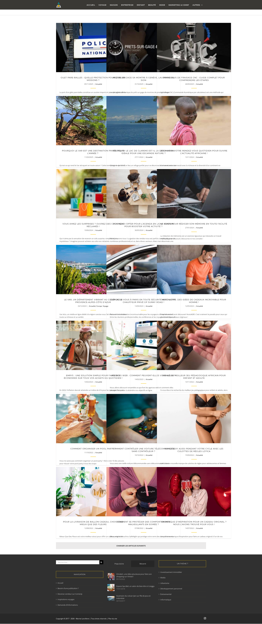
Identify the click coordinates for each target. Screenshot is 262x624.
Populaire (119, 564)
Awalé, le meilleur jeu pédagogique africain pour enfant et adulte (194, 345)
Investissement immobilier (171, 572)
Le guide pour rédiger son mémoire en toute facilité (194, 194)
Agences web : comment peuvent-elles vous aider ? (143, 345)
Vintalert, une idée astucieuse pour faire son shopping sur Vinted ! (134, 575)
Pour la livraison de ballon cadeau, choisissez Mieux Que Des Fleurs (93, 492)
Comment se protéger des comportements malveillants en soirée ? (143, 492)
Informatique (165, 599)
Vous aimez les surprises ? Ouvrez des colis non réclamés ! (93, 194)
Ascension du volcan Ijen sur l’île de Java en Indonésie (133, 597)
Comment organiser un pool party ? (93, 418)
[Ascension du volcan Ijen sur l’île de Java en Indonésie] (110, 598)
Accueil (60, 583)
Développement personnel (171, 588)
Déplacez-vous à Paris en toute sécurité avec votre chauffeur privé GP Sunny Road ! (143, 269)
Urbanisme (164, 583)
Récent (142, 564)
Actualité (98, 84)
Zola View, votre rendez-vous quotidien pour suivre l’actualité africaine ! (194, 120)
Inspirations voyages (66, 599)
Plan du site (112, 618)
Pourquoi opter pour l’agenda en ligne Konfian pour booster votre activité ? (143, 194)
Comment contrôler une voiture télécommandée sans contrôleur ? (143, 418)
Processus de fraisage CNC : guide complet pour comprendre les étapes (194, 47)
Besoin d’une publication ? (68, 588)
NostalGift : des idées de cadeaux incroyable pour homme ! (194, 269)
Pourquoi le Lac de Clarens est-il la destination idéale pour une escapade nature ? (143, 120)
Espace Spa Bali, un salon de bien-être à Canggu (135, 586)
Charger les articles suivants (131, 546)
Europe (99, 306)
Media (162, 577)
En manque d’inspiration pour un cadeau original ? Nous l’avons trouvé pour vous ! (194, 492)
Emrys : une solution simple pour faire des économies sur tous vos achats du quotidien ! (93, 345)
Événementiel (165, 594)
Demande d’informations (68, 605)
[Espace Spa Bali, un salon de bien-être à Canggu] (110, 587)
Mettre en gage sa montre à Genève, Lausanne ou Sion (143, 47)
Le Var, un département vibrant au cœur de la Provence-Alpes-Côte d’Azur (93, 269)
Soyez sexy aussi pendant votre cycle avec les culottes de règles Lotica (194, 418)
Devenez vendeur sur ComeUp (70, 594)
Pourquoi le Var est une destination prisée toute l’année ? (93, 120)
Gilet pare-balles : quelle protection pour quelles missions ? (93, 47)
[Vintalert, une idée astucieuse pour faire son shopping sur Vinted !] (110, 576)
